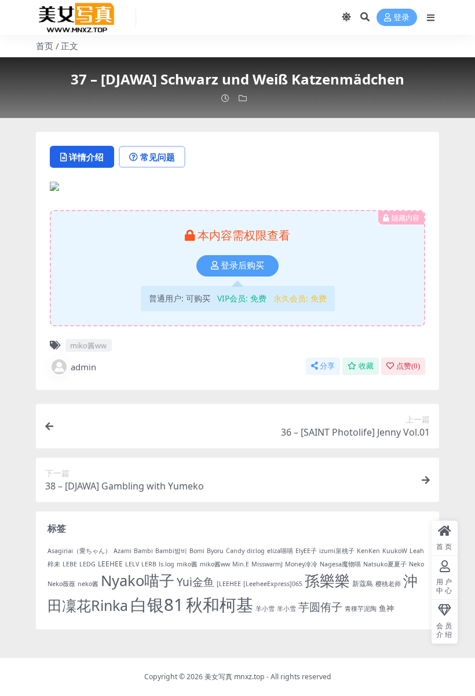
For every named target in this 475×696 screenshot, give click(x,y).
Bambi (143, 551)
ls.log (166, 564)
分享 (327, 366)
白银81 (157, 604)
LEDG (87, 564)
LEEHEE (110, 564)
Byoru (215, 551)
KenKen (368, 551)
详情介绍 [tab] (86, 157)
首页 (44, 45)
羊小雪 (265, 609)
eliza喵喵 (280, 551)
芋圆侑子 (320, 606)
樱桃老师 (388, 584)
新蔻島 (362, 583)
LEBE (70, 564)
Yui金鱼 (195, 582)
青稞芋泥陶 (361, 609)
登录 (401, 17)
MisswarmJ (267, 564)
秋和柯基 (219, 604)
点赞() (408, 366)
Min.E (240, 564)
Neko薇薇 (61, 584)
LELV (132, 564)
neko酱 (88, 584)
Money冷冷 (301, 564)
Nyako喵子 (137, 580)
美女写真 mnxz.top (234, 677)
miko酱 (187, 564)
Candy (235, 551)
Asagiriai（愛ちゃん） (79, 551)
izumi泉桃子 (337, 551)
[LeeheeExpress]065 (272, 584)
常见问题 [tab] (157, 157)
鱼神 (386, 608)
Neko (416, 564)
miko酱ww (88, 345)
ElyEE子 (306, 551)
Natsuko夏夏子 (385, 564)
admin (83, 367)
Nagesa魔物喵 (340, 564)
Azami (122, 551)
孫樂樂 (327, 580)
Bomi (196, 551)
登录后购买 (242, 265)
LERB (148, 564)
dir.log (256, 551)
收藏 (366, 366)
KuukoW (394, 551)
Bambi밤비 (171, 551)
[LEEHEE (229, 584)
